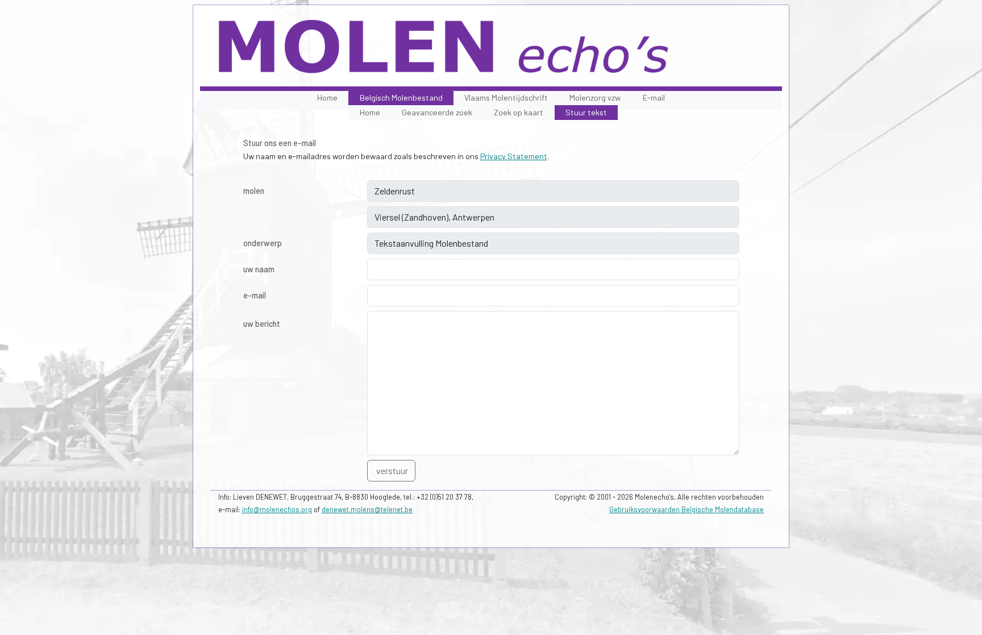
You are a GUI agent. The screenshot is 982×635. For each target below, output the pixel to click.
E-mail (654, 97)
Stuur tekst (586, 112)
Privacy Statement (513, 156)
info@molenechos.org (277, 509)
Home (327, 97)
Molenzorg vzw (595, 97)
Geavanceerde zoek (437, 112)
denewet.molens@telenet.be (367, 509)
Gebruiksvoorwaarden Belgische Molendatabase (686, 509)
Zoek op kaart (518, 112)
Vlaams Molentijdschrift (506, 97)
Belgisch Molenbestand (401, 97)
